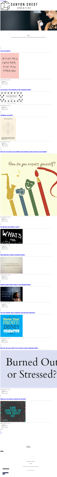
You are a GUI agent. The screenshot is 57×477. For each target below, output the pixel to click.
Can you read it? (5, 51)
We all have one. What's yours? (9, 227)
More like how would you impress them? (12, 254)
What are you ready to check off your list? (13, 399)
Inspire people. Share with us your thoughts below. (15, 284)
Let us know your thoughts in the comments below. (15, 89)
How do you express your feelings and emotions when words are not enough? (23, 151)
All (0, 430)
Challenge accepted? (6, 115)
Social (1, 432)
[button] (1, 451)
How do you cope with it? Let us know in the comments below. (19, 348)
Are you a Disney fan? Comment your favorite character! (17, 312)
